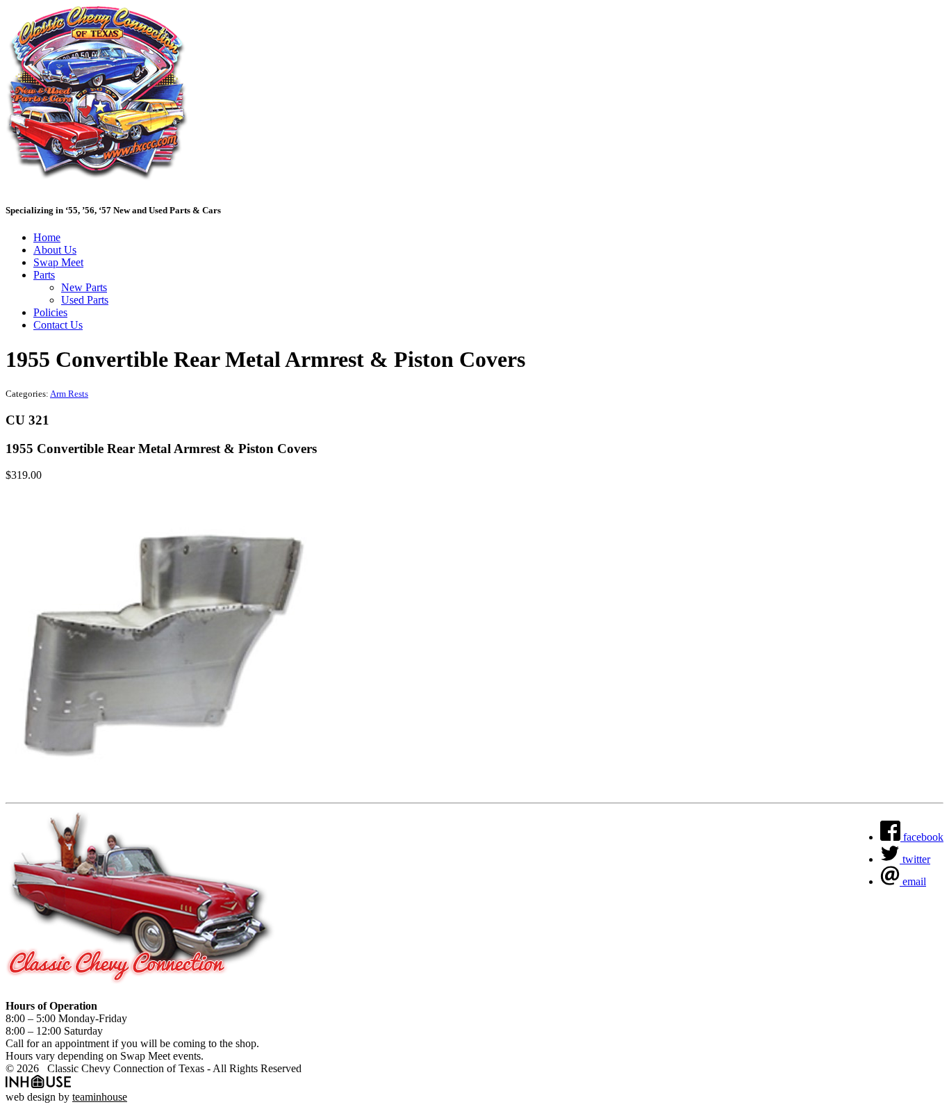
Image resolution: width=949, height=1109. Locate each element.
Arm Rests (69, 393)
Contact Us (58, 325)
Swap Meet (58, 262)
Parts (44, 275)
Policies (50, 312)
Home (46, 237)
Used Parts (84, 300)
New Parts (84, 287)
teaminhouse (99, 1097)
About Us (54, 250)
